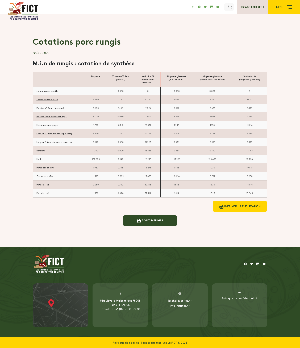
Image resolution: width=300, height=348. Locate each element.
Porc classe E (42, 184)
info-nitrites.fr (180, 305)
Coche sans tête (44, 176)
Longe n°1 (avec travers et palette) (54, 133)
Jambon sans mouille (47, 99)
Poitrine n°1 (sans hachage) (50, 108)
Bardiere (40, 150)
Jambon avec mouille (47, 91)
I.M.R (38, 159)
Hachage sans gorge (47, 125)
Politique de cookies (126, 342)
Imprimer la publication (242, 206)
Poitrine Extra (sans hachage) (51, 116)
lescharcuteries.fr (179, 300)
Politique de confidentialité (239, 298)
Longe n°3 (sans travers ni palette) (54, 142)
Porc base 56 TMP (45, 167)
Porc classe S (42, 193)
